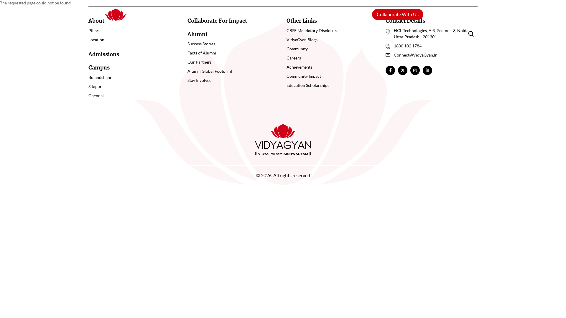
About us (329, 33)
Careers (442, 33)
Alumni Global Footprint (209, 71)
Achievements (299, 67)
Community (297, 49)
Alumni (408, 33)
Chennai (96, 95)
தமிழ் (464, 14)
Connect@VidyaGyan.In (415, 55)
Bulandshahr (100, 77)
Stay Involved (199, 80)
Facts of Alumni (201, 53)
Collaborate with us (398, 14)
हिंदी (438, 14)
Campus (369, 33)
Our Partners (199, 62)
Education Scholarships (308, 85)
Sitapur (95, 86)
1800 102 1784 (408, 46)
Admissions (103, 54)
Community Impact (304, 76)
